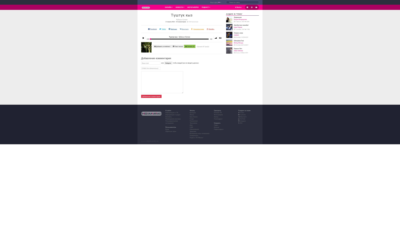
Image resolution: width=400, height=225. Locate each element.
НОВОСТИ (179, 7)
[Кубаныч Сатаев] (146, 47)
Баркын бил (241, 50)
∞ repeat (220, 38)
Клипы (216, 117)
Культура (193, 112)
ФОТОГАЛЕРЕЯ (193, 7)
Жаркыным (241, 19)
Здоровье (193, 131)
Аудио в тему (234, 14)
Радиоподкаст (219, 129)
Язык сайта (214, 2)
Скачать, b (190, 46)
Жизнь (192, 115)
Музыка (216, 127)
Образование (194, 129)
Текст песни (178, 46)
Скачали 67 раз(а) (203, 46)
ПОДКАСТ (205, 7)
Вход (167, 129)
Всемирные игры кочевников (199, 133)
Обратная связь (170, 131)
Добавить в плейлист (163, 46)
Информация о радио (172, 115)
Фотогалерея (218, 115)
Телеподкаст (218, 119)
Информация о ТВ (171, 112)
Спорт (192, 119)
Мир (191, 125)
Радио (216, 125)
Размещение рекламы (173, 119)
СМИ (191, 127)
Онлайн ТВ (218, 112)
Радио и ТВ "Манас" (196, 137)
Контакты (168, 117)
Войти (238, 7)
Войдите (168, 63)
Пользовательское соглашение (171, 122)
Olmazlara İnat (241, 43)
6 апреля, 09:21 (171, 21)
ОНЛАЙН (168, 7)
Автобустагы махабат (241, 27)
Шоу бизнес (194, 117)
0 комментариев (181, 21)
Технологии (194, 121)
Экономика (193, 123)
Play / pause (143, 38)
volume (216, 38)
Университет (194, 135)
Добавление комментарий (151, 96)
